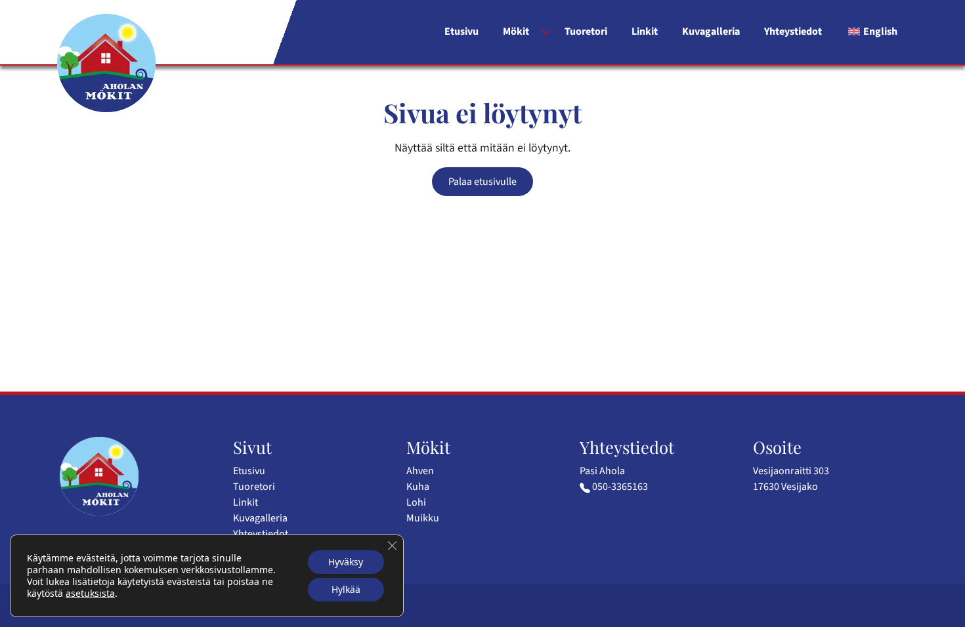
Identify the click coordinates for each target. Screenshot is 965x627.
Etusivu (461, 31)
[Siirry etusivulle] (106, 62)
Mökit (516, 31)
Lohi (416, 502)
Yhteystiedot (793, 31)
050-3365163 (620, 486)
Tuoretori (586, 31)
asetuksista (90, 593)
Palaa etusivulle (482, 181)
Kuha (417, 486)
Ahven (420, 471)
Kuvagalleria (711, 31)
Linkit (645, 31)
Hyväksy (345, 562)
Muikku (422, 518)
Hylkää (346, 589)
